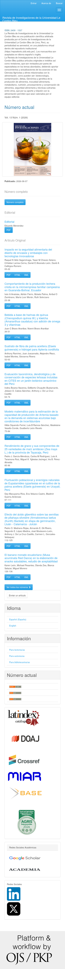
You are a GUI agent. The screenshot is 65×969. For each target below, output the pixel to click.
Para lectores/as (17, 649)
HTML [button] (17, 274)
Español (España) (17, 619)
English (12, 625)
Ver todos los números (17, 587)
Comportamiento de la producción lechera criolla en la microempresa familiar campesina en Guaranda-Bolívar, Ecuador (32, 287)
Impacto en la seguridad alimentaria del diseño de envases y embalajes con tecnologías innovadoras (28, 252)
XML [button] (26, 274)
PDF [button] (8, 230)
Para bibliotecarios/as (19, 662)
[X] (13, 908)
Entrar (34, 3)
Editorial (9, 221)
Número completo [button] (15, 202)
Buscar (59, 3)
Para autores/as (16, 655)
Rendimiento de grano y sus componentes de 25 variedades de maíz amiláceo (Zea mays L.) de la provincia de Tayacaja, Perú (32, 449)
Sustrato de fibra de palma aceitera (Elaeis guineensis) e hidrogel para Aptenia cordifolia (32, 347)
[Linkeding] (13, 893)
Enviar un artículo (17, 595)
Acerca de (46, 3)
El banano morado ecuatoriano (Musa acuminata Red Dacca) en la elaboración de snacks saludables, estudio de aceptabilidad (31, 558)
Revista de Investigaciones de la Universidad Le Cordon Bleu (31, 18)
